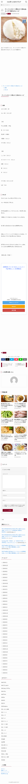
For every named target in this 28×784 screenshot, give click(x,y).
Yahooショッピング (13, 302)
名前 (4, 490)
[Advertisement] (14, 67)
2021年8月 (5, 586)
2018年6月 (5, 664)
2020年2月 (5, 604)
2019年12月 (5, 610)
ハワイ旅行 (5, 727)
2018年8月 (5, 658)
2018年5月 (5, 667)
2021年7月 (5, 589)
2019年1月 (5, 643)
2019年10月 (5, 616)
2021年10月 (5, 583)
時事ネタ (5, 748)
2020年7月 (5, 595)
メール (5, 495)
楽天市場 (14, 310)
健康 (4, 739)
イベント (5, 712)
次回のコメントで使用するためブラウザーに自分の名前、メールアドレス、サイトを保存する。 (14, 506)
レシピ (9, 13)
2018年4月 (5, 669)
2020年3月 (5, 601)
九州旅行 (5, 736)
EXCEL (4, 682)
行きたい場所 (6, 757)
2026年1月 (5, 562)
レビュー (5, 733)
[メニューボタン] (2, 2)
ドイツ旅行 (5, 724)
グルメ (4, 718)
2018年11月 (5, 649)
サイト (4, 500)
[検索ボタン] (26, 2)
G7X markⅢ (5, 685)
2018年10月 (5, 652)
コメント (5, 473)
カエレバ (16, 298)
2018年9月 (5, 655)
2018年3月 (5, 672)
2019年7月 (5, 625)
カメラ (4, 715)
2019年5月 (5, 631)
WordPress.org (4, 773)
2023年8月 (5, 571)
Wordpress (5, 706)
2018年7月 (5, 660)
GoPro (4, 691)
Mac (4, 697)
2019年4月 (5, 634)
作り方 (6, 89)
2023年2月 (5, 580)
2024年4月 (5, 568)
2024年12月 (5, 565)
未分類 (4, 751)
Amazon (14, 306)
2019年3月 (5, 637)
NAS (4, 700)
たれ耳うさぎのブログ (14, 2)
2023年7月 (5, 574)
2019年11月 (5, 613)
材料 (6, 87)
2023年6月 (5, 577)
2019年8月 (5, 622)
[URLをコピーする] (25, 359)
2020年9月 (5, 592)
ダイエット (5, 721)
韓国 (4, 760)
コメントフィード (5, 772)
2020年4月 (5, 598)
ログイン (3, 768)
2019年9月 (5, 619)
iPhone (4, 694)
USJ (4, 703)
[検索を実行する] (25, 519)
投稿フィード (4, 770)
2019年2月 (5, 640)
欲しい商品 (5, 754)
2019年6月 (5, 628)
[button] (3, 359)
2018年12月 (5, 646)
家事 (4, 742)
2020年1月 (5, 607)
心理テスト (5, 745)
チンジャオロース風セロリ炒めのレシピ (12, 85)
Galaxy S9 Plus (6, 688)
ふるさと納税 (6, 709)
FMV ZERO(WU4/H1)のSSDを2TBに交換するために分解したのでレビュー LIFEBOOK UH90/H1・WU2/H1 (13, 530)
